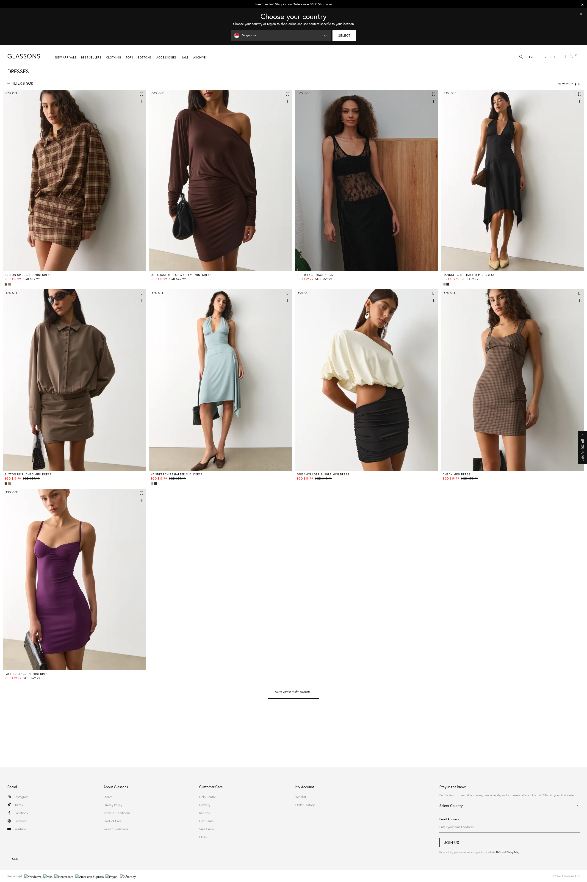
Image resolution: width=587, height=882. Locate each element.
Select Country (451, 805)
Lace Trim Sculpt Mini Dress (27, 674)
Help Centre (207, 797)
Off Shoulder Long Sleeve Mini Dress (181, 275)
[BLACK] (448, 284)
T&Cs (498, 852)
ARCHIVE (199, 57)
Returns (204, 813)
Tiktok (19, 805)
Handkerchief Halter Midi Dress (469, 275)
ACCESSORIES (166, 57)
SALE (185, 57)
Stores (107, 797)
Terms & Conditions (116, 813)
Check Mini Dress (457, 474)
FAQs (203, 837)
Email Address (449, 819)
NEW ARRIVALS (66, 57)
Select (344, 35)
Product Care (112, 821)
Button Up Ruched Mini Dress (28, 275)
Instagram (21, 797)
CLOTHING (113, 57)
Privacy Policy (513, 852)
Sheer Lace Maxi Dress (315, 275)
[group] (293, 4)
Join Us (451, 842)
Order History (305, 805)
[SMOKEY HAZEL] (10, 284)
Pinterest (21, 821)
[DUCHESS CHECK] (6, 284)
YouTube (20, 829)
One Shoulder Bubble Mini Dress (323, 474)
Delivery (204, 805)
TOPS (129, 57)
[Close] (581, 14)
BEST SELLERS (91, 57)
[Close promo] (582, 4)
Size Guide (206, 829)
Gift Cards (206, 821)
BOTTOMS (145, 57)
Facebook (21, 813)
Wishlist (300, 797)
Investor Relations (115, 829)
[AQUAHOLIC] (444, 284)
